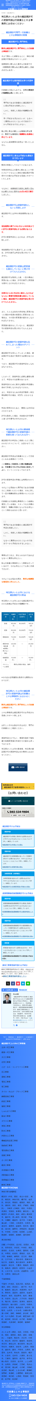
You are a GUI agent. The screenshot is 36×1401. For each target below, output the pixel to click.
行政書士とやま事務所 (18, 9)
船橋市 (7, 1290)
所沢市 (15, 1341)
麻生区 (25, 1211)
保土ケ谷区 (24, 1196)
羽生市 (4, 1347)
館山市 (15, 1290)
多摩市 (29, 1262)
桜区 (7, 1335)
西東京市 (28, 1259)
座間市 (11, 1226)
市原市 (7, 1299)
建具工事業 (6, 1165)
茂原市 (15, 1293)
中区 (10, 1196)
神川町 (11, 1376)
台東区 (18, 1250)
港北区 (7, 1202)
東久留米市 (20, 1262)
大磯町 (7, 1220)
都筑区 (22, 1202)
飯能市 (22, 1341)
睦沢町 (7, 1319)
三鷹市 (18, 1265)
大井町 (15, 1232)
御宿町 (20, 1322)
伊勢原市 (23, 1229)
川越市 (9, 1338)
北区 (28, 1253)
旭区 (28, 1202)
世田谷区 (8, 1248)
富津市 (22, 1302)
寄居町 (25, 1376)
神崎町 (18, 1313)
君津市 (15, 1302)
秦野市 (15, 1229)
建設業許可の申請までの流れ (13, 845)
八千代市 (23, 1299)
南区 (18, 1214)
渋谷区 (17, 1248)
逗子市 (22, 1220)
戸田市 (20, 1350)
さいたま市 (6, 1332)
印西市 (29, 1304)
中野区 (7, 1253)
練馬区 (17, 1256)
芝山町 (18, 1316)
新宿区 (4, 1250)
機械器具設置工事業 (10, 1141)
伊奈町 (15, 1364)
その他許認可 (29, 1037)
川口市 (24, 1338)
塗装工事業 (6, 1126)
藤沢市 (7, 1217)
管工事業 (5, 1087)
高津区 (4, 1211)
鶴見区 (7, 1199)
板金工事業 (6, 1116)
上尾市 (25, 1347)
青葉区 (15, 1202)
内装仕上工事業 (8, 1136)
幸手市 (29, 1358)
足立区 (24, 1256)
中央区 (11, 1214)
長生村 (15, 1319)
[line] (28, 983)
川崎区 (17, 1208)
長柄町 (29, 1319)
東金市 (4, 1296)
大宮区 (25, 1332)
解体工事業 (6, 1185)
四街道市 (5, 1304)
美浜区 (15, 1287)
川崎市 (9, 1208)
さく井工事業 (7, 1160)
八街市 (22, 1304)
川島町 (29, 1367)
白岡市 (7, 1364)
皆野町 (4, 1373)
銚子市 (24, 1287)
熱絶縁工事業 (7, 1145)
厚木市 (25, 1226)
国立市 (11, 1265)
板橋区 (9, 1256)
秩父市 (7, 1341)
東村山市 (16, 1274)
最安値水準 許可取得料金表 (13, 1039)
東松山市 (12, 1344)
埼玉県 (4, 1327)
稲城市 (4, 1265)
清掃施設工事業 (8, 1180)
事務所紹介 (11, 1037)
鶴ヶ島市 (5, 1361)
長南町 (4, 1322)
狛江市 (4, 1262)
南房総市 (19, 1307)
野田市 (7, 1293)
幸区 (23, 1208)
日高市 (13, 1361)
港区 (30, 1248)
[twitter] (8, 983)
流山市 (15, 1299)
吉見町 (4, 1370)
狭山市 (29, 1344)
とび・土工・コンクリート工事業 (15, 1067)
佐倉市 (29, 1293)
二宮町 (11, 1223)
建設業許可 (20, 1037)
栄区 (14, 1205)
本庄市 (4, 1344)
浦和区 (13, 1335)
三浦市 (29, 1220)
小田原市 (19, 1223)
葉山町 (4, 1223)
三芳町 (22, 1364)
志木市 (9, 1353)
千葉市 (4, 1284)
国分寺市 (19, 1259)
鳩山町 (11, 1370)
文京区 (11, 1250)
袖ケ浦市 (14, 1304)
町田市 (22, 1268)
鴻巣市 (11, 1347)
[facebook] (13, 983)
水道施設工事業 (8, 1170)
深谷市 (18, 1347)
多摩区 (18, 1211)
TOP (4, 1037)
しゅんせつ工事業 (9, 1111)
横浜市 (4, 1196)
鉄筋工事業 (6, 1101)
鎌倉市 (15, 1220)
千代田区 (10, 1245)
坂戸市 (22, 1358)
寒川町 (24, 1217)
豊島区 (22, 1253)
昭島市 (7, 1268)
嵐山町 (15, 1367)
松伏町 (15, 1379)
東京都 (4, 1240)
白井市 (4, 1307)
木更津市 (23, 1290)
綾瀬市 (18, 1226)
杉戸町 (7, 1379)
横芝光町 (26, 1316)
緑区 (23, 1214)
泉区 (19, 1205)
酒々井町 (5, 1313)
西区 (16, 1196)
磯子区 (24, 1199)
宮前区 (11, 1211)
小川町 (22, 1367)
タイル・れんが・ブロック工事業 (15, 1091)
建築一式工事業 (8, 1052)
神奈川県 (5, 1192)
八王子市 (8, 1271)
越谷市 (7, 1350)
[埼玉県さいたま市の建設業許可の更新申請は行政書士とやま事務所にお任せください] (23, 983)
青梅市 (25, 1265)
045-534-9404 (19, 1395)
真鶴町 (18, 1235)
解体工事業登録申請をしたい (15, 976)
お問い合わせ (26, 1039)
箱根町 (11, 1235)
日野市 (7, 1274)
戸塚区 (25, 1205)
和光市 (17, 1353)
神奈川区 (16, 1199)
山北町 (29, 1232)
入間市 (27, 1350)
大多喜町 (12, 1322)
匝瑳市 (27, 1307)
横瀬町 (29, 1370)
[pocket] (18, 983)
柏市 (25, 1296)
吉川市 (20, 1361)
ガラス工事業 (7, 1121)
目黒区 (26, 1245)
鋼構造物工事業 (8, 1096)
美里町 (4, 1376)
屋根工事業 (6, 1077)
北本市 (15, 1355)
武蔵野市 (24, 1271)
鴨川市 (7, 1302)
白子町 (22, 1319)
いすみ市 (17, 1310)
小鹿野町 (19, 1373)
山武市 (9, 1310)
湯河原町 (26, 1235)
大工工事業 (6, 1057)
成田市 (22, 1293)
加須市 (29, 1341)
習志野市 (17, 1296)
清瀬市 (11, 1262)
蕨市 (14, 1350)
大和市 (27, 1223)
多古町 (25, 1313)
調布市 (15, 1268)
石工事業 (5, 1072)
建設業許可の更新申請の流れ (13, 867)
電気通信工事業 (8, 1150)
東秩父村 (28, 1373)
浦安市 (29, 1302)
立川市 (17, 1271)
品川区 (19, 1245)
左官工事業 (6, 1062)
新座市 (24, 1353)
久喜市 (7, 1355)
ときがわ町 (20, 1370)
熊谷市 (17, 1338)
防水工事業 (6, 1131)
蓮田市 (15, 1358)
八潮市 (22, 1355)
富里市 (11, 1307)
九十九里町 (9, 1316)
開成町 (4, 1235)
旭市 (10, 1296)
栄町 (12, 1313)
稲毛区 (27, 1284)
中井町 (7, 1232)
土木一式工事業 (8, 1047)
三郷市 (7, 1358)
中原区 (29, 1208)
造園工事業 (6, 1155)
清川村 (7, 1229)
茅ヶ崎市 (16, 1217)
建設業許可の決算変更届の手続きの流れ (16, 887)
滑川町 (7, 1367)
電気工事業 (6, 1082)
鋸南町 (27, 1322)
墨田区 (25, 1250)
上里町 (18, 1376)
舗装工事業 (6, 1106)
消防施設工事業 (8, 1175)
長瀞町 (11, 1373)
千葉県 (4, 1279)
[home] (17, 1025)
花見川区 (19, 1284)
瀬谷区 (7, 1205)
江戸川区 (8, 1259)
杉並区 (15, 1253)
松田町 (22, 1232)
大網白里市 (27, 1310)
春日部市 (21, 1344)
